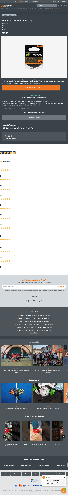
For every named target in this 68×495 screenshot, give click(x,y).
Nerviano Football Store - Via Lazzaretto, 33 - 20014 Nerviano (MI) (35, 330)
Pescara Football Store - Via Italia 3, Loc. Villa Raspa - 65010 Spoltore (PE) (35, 327)
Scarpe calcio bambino (26, 465)
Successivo (9, 168)
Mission (27, 474)
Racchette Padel (61, 465)
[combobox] (47, 6)
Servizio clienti (56, 1)
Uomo (3, 9)
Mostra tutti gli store (34, 333)
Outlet (56, 9)
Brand (25, 9)
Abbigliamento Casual (9, 465)
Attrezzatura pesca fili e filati (9, 15)
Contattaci (16, 474)
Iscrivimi (61, 287)
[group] (16, 360)
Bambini (14, 9)
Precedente (2, 168)
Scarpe (31, 9)
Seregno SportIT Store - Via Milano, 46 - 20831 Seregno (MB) (35, 315)
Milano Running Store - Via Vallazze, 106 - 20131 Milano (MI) (35, 321)
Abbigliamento (38, 9)
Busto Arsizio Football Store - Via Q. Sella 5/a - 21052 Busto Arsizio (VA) (34, 324)
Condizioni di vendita (48, 474)
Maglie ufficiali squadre (44, 465)
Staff (36, 474)
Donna (8, 9)
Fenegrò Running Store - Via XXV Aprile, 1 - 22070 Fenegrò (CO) (35, 318)
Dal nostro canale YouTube (34, 416)
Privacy (61, 474)
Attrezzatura (49, 9)
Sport (20, 9)
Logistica (5, 474)
